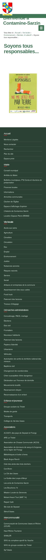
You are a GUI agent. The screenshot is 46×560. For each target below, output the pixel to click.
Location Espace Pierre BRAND (16, 215)
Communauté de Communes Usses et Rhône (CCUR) (22, 524)
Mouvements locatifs (12, 385)
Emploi (6, 251)
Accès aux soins (10, 228)
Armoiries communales (13, 196)
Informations (9, 192)
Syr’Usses (8, 550)
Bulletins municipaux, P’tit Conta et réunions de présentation (23, 181)
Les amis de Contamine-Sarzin (16, 483)
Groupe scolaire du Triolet (14, 406)
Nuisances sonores (11, 266)
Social (6, 280)
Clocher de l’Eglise (11, 201)
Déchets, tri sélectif (24, 35)
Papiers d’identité (11, 344)
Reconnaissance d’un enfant (15, 394)
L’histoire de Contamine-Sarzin (16, 211)
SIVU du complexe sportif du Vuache (18, 540)
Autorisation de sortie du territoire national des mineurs (22, 360)
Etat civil (7, 325)
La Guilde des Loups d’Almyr (15, 478)
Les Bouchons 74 (11, 487)
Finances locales (10, 187)
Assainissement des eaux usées (17, 289)
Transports (8, 416)
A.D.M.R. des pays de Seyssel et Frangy (20, 433)
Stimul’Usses (9, 511)
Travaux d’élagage (11, 304)
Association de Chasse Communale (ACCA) (21, 442)
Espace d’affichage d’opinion (15, 206)
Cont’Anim (8, 468)
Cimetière (8, 237)
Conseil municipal (11, 170)
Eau (5, 247)
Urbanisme (8, 349)
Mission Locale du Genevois (15, 492)
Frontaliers (8, 330)
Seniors (7, 275)
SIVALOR (7, 535)
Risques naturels (10, 270)
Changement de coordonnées (16, 371)
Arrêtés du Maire (10, 175)
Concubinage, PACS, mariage (16, 316)
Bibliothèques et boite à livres (15, 454)
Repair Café (9, 502)
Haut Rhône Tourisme (13, 531)
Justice (6, 261)
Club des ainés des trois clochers (17, 464)
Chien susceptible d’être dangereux (18, 375)
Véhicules (8, 354)
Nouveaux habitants (12, 335)
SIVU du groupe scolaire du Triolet (18, 545)
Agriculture (8, 232)
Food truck (8, 294)
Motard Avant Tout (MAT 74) (15, 497)
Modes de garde (10, 411)
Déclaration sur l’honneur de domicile (19, 380)
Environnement (9, 35)
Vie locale (26, 32)
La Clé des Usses (11, 473)
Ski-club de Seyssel (12, 506)
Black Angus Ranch (12, 459)
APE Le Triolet (9, 437)
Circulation (8, 242)
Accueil (17, 32)
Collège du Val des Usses (14, 421)
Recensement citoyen (12, 390)
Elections (7, 320)
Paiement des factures (13, 299)
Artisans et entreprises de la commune (19, 285)
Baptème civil (9, 366)
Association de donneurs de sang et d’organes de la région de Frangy (22, 448)
